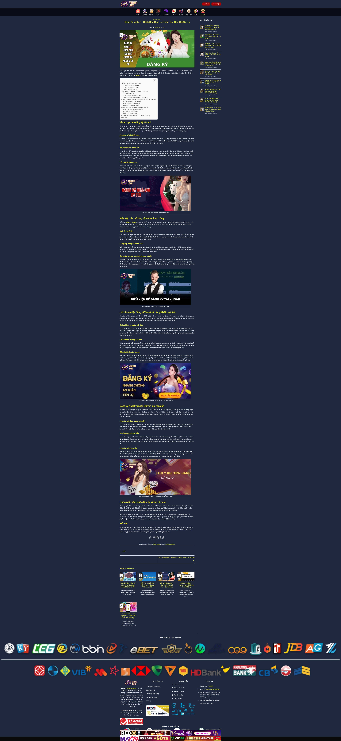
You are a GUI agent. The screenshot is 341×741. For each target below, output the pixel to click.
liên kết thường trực (170, 544)
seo (164, 27)
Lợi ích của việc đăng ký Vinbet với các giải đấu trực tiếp (139, 99)
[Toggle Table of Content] (154, 80)
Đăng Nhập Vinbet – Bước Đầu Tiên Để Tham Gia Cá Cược (166, 585)
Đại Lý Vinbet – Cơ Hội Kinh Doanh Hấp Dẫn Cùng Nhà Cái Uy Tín (128, 585)
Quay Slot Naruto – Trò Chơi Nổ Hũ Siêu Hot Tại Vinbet (212, 54)
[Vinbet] (129, 4)
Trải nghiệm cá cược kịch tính (133, 101)
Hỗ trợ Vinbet (157, 19)
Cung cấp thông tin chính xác (133, 95)
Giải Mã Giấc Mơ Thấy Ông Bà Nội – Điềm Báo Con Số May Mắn (212, 27)
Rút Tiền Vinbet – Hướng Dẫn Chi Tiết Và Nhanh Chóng (186, 585)
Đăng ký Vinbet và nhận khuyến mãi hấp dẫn (135, 107)
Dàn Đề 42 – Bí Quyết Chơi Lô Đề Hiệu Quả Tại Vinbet (213, 36)
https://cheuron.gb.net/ (213, 689)
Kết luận (124, 117)
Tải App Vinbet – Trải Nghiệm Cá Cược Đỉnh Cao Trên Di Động (128, 615)
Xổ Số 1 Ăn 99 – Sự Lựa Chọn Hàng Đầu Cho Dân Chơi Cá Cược (213, 45)
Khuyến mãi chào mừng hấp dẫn (134, 109)
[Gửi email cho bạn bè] (157, 537)
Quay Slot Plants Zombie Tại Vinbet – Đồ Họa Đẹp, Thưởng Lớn (213, 63)
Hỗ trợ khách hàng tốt (131, 89)
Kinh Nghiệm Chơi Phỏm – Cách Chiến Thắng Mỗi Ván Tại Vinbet (213, 109)
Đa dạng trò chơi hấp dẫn (132, 85)
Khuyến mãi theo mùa (131, 113)
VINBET (210, 686)
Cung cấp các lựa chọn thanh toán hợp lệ (136, 97)
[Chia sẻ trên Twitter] (154, 537)
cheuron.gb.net (131, 688)
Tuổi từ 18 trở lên (129, 93)
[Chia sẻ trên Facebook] (150, 537)
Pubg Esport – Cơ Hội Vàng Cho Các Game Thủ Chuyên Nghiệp (211, 100)
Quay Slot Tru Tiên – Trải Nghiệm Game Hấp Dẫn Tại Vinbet (212, 72)
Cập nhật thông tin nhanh (132, 105)
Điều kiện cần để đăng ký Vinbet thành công (135, 91)
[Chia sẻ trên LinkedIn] (163, 537)
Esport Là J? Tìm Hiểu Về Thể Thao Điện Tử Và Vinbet (213, 82)
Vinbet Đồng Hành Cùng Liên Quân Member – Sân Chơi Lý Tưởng (212, 91)
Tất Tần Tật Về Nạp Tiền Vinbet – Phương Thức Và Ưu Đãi (148, 585)
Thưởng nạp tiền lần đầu (132, 111)
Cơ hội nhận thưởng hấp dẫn (133, 103)
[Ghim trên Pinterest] (160, 537)
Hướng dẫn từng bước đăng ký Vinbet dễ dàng (136, 115)
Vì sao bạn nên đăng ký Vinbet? (131, 83)
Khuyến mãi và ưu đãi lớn (132, 87)
